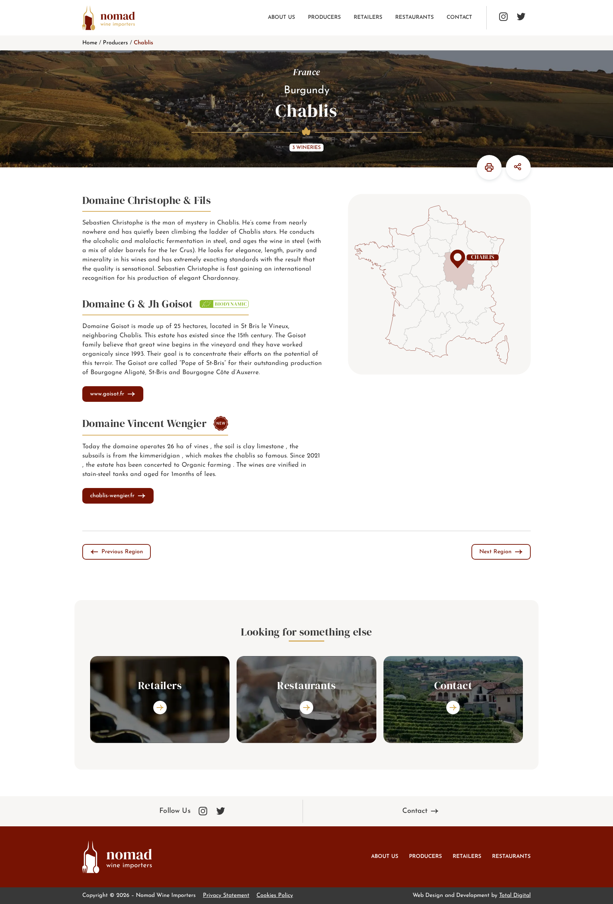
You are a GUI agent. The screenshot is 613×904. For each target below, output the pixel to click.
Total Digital (515, 895)
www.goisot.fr (107, 394)
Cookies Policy (274, 895)
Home (89, 43)
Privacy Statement (226, 895)
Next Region (495, 552)
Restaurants (414, 17)
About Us (281, 17)
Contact (459, 17)
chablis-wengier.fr (112, 496)
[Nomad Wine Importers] (108, 17)
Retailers (368, 17)
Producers (324, 17)
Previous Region (122, 552)
